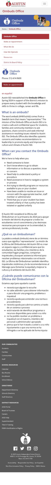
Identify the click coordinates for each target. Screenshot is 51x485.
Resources (8, 57)
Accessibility (12, 463)
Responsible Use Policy (26, 463)
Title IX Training (7, 425)
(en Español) (39, 463)
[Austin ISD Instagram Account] (35, 448)
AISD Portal (6, 407)
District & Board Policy (13, 62)
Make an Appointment (13, 41)
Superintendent (7, 421)
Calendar (5, 369)
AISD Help (5, 417)
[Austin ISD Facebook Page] (15, 448)
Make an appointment (12, 84)
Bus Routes (6, 373)
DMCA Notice (40, 466)
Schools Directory (8, 393)
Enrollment (6, 376)
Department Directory (10, 390)
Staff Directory (7, 397)
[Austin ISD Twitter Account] (22, 448)
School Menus (7, 380)
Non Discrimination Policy (14, 466)
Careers (4, 414)
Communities (7, 355)
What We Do (9, 47)
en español (7, 93)
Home (4, 29)
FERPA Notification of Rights (12, 428)
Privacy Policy (29, 466)
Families (5, 352)
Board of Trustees (8, 410)
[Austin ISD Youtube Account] (29, 448)
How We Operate (11, 52)
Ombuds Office (10, 36)
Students (5, 348)
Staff (3, 359)
